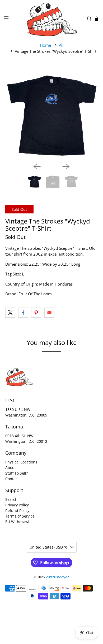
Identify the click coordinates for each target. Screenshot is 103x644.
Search (11, 499)
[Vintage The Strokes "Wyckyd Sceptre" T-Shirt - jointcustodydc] (51, 112)
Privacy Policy (17, 504)
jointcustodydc (57, 577)
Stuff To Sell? (16, 473)
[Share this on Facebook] (23, 313)
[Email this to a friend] (49, 313)
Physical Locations (21, 462)
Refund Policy (17, 510)
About (10, 467)
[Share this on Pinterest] (36, 313)
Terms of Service (20, 516)
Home (45, 45)
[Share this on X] (10, 313)
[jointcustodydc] (51, 19)
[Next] (66, 166)
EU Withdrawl (17, 521)
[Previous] (37, 166)
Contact (12, 478)
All (61, 45)
